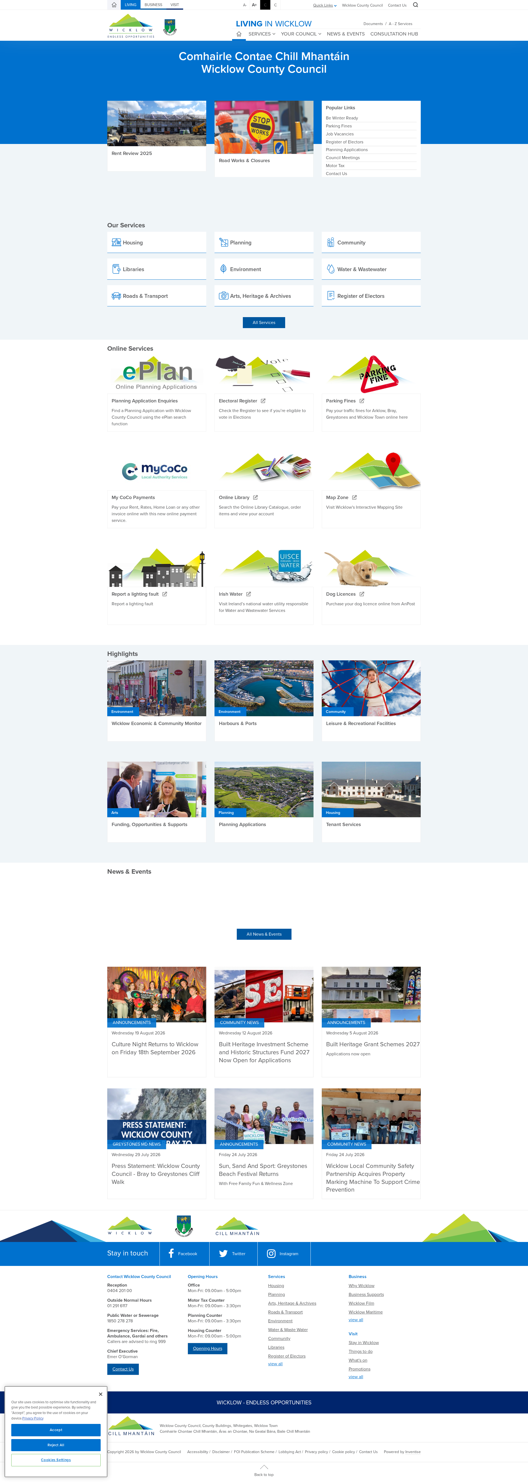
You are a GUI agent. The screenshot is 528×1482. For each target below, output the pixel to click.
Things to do (361, 1351)
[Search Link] (415, 5)
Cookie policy (343, 1452)
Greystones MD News (137, 1144)
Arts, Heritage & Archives (292, 1303)
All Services (264, 322)
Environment (280, 1321)
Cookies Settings (56, 1460)
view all (275, 1364)
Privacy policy (316, 1452)
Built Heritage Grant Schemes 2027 (373, 1044)
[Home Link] (114, 5)
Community (279, 1338)
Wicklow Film (361, 1303)
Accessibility (197, 1452)
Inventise (413, 1452)
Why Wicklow (362, 1285)
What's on (358, 1360)
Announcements (132, 1022)
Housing (276, 1285)
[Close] (101, 1394)
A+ (254, 5)
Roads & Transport (285, 1312)
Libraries (276, 1347)
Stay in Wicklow (364, 1342)
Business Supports (366, 1294)
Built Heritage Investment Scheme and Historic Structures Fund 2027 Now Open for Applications (264, 1052)
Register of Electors (344, 142)
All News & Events (264, 934)
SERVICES (260, 34)
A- (245, 5)
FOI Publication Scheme (254, 1452)
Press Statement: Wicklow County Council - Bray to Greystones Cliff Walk (156, 1173)
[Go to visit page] (183, 1226)
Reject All (56, 1445)
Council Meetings (343, 157)
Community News (239, 1022)
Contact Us (397, 5)
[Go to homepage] (237, 1226)
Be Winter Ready (342, 118)
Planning (276, 1294)
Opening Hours (207, 1348)
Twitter (238, 1254)
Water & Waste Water (288, 1330)
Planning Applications (347, 149)
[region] (56, 1431)
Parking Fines (339, 126)
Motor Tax (335, 165)
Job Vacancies (340, 134)
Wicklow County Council (362, 5)
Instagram (289, 1254)
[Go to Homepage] (130, 1226)
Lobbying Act (290, 1452)
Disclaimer (221, 1452)
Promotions (359, 1369)
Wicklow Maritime (366, 1312)
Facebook (187, 1254)
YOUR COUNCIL (299, 34)
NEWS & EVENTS (346, 34)
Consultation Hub (394, 34)
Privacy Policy (32, 1418)
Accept (56, 1430)
